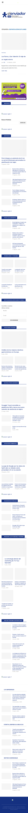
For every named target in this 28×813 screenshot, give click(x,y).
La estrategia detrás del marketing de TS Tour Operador (13, 561)
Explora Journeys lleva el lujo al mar (19, 427)
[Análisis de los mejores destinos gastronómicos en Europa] (14, 339)
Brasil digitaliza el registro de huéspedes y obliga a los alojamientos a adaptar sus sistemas (19, 224)
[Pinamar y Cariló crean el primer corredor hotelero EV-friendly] (6, 637)
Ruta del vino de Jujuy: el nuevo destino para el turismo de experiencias (20, 368)
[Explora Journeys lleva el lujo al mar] (6, 429)
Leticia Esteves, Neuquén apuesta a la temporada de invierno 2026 (18, 507)
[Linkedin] (21, 2)
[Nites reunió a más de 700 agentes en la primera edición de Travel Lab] (6, 752)
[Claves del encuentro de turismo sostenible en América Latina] (6, 646)
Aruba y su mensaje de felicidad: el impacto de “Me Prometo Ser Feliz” (20, 583)
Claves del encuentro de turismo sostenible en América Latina (18, 645)
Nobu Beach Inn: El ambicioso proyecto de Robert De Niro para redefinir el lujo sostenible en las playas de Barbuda (19, 666)
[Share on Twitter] (13, 74)
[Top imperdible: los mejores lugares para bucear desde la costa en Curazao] (6, 709)
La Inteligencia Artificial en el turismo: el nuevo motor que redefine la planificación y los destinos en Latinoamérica (19, 655)
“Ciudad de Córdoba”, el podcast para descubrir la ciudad (7, 605)
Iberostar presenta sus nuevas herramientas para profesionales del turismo (7, 584)
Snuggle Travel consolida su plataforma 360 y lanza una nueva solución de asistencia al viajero (13, 407)
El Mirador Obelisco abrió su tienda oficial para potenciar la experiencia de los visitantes (19, 202)
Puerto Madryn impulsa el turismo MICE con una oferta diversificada (19, 191)
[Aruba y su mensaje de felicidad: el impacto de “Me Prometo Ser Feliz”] (20, 574)
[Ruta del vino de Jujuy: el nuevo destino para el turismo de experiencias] (20, 360)
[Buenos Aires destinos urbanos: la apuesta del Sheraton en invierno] (7, 360)
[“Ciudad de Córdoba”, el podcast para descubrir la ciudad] (7, 596)
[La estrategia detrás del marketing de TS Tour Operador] (14, 552)
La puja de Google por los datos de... (7, 285)
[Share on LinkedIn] (14, 74)
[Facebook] (16, 2)
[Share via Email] (16, 74)
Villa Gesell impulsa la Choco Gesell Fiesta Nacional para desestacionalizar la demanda (19, 181)
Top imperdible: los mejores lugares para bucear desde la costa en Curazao (19, 708)
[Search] (25, 2)
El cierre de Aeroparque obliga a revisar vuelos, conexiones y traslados (20, 485)
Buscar (22, 122)
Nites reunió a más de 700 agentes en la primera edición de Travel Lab (18, 751)
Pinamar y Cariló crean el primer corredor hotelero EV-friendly (19, 636)
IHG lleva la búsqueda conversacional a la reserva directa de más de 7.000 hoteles (18, 245)
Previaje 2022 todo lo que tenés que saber (18, 526)
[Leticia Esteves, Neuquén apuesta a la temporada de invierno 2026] (6, 508)
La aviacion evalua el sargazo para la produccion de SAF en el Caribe (19, 626)
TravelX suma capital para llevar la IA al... (6, 270)
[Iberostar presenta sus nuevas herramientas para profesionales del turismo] (7, 574)
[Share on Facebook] (11, 74)
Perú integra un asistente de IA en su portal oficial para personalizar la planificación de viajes (13, 160)
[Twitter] (18, 2)
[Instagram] (19, 2)
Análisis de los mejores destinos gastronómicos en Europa (12, 351)
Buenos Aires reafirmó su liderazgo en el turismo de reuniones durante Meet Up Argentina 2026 (19, 171)
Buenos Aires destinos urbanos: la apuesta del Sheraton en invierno (7, 368)
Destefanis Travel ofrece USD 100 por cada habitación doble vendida (19, 741)
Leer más (4, 70)
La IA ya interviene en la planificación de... (20, 285)
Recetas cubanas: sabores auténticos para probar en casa (18, 717)
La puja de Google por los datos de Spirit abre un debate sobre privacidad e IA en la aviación (13, 468)
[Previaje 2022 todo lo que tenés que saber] (6, 528)
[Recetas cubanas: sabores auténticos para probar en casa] (6, 718)
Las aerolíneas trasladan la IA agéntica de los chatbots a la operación (7, 485)
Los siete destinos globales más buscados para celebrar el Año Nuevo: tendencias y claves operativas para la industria (19, 697)
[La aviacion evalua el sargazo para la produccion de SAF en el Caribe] (6, 627)
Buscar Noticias (6, 120)
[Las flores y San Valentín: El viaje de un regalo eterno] (14, 41)
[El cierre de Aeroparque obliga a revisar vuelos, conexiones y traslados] (20, 478)
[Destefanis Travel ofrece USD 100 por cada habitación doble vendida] (6, 742)
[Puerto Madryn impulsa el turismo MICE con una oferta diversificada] (6, 192)
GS (4, 62)
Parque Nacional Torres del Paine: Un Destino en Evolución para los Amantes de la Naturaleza (19, 517)
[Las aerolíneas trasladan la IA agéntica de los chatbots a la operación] (7, 478)
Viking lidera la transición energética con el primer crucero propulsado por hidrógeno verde (18, 418)
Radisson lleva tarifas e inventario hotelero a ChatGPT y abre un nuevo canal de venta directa (18, 235)
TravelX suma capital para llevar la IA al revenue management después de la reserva (19, 731)
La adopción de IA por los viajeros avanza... (20, 270)
